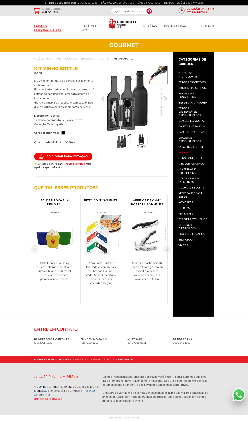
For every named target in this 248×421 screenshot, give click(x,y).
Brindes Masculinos (192, 88)
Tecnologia (186, 239)
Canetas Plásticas (191, 132)
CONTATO (207, 26)
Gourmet (184, 152)
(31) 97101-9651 (150, 3)
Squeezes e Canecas (192, 234)
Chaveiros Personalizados (189, 139)
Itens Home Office (190, 158)
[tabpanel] (134, 99)
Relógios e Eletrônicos (187, 226)
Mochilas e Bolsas (191, 187)
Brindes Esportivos (192, 82)
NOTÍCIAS (150, 26)
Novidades (185, 202)
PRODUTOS (50, 12)
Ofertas (184, 208)
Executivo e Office (191, 147)
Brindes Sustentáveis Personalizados (189, 112)
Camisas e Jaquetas (191, 121)
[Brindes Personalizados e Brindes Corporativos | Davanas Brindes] (122, 24)
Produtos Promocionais (188, 75)
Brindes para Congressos (187, 95)
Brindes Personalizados (117, 377)
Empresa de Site (132, 417)
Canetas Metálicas (191, 126)
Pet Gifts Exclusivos (192, 219)
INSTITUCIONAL (175, 26)
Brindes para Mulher (192, 102)
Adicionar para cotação (67, 156)
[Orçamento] (37, 10)
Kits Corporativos (191, 164)
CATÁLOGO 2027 (89, 28)
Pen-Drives (185, 213)
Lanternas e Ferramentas (187, 171)
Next (166, 98)
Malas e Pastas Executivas (189, 180)
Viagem (183, 245)
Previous (103, 98)
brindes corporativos (175, 385)
